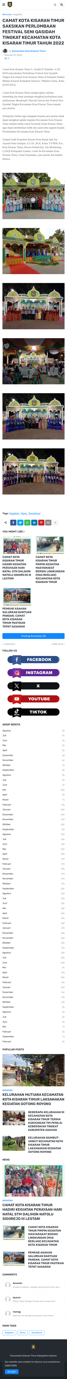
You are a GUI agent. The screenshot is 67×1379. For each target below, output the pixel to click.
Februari (33, 804)
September (33, 770)
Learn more (11, 1365)
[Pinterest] (41, 522)
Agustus (33, 730)
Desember (33, 755)
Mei (33, 745)
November (33, 760)
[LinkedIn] (34, 522)
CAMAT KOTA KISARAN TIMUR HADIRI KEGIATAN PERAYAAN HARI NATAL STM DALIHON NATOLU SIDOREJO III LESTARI (16, 567)
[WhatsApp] (27, 522)
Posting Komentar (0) (33, 636)
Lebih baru (9, 644)
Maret (33, 799)
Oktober (33, 765)
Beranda (6, 14)
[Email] (48, 522)
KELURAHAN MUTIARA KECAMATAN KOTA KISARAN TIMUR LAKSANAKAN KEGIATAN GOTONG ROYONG (33, 1099)
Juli (33, 735)
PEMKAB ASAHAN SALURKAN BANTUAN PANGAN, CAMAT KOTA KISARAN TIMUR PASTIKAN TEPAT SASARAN (16, 617)
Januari (33, 809)
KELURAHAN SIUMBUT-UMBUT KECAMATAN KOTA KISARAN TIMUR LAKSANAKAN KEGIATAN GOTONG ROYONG (45, 1144)
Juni (33, 740)
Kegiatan (17, 14)
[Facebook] (13, 522)
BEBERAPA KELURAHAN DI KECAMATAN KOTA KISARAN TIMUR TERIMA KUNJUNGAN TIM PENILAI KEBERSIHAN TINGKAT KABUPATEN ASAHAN (46, 1121)
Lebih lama (57, 644)
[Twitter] (20, 522)
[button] (3, 5)
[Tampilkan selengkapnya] (55, 522)
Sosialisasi (34, 513)
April (33, 750)
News (24, 513)
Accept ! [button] (11, 1371)
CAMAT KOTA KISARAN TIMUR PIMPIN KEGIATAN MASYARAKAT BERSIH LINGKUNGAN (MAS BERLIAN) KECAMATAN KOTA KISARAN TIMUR (50, 569)
